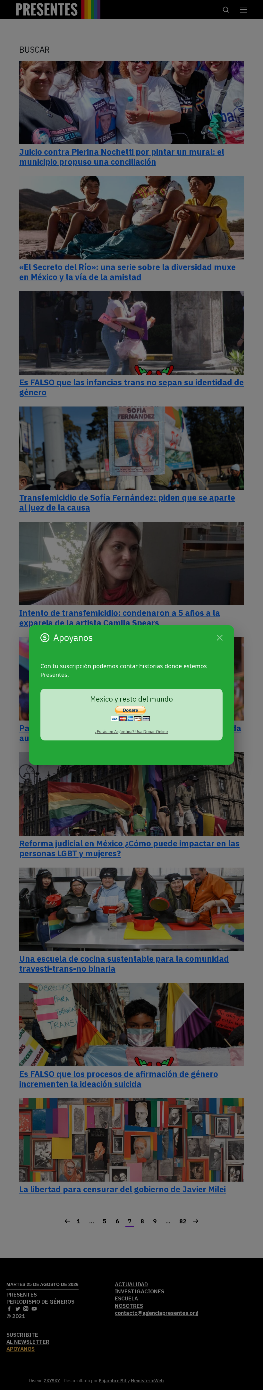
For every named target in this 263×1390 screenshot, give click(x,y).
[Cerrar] (219, 637)
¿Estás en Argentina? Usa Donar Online (131, 731)
